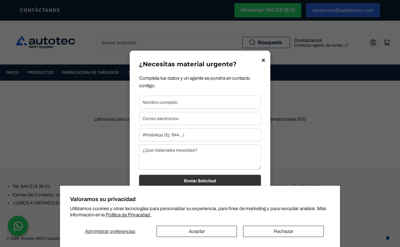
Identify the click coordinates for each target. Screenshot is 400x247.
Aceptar (197, 231)
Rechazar (283, 231)
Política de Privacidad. (128, 214)
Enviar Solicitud (200, 181)
